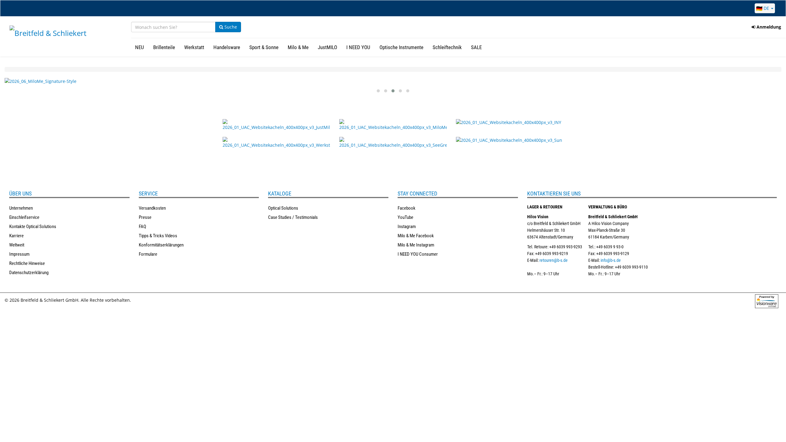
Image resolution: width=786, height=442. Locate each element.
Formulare (148, 254)
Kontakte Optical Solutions (32, 226)
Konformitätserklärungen (161, 245)
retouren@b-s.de (553, 260)
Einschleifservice (24, 217)
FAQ (142, 226)
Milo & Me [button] (298, 47)
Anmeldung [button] (768, 27)
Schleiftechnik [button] (447, 47)
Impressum (19, 254)
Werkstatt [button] (194, 47)
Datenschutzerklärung (29, 272)
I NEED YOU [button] (358, 47)
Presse (145, 217)
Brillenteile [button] (164, 47)
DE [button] (766, 8)
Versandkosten (152, 208)
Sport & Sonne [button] (263, 47)
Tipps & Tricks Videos (158, 235)
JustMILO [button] (327, 47)
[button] (378, 91)
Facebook (406, 208)
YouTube (405, 217)
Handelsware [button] (226, 47)
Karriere (16, 235)
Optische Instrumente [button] (401, 47)
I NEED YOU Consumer (418, 254)
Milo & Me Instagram (416, 245)
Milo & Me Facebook (416, 235)
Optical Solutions (283, 208)
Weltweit (16, 245)
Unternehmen (21, 208)
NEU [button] (139, 47)
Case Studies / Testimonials (293, 217)
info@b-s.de (611, 260)
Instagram (407, 226)
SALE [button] (476, 47)
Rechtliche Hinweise (27, 263)
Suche (230, 27)
